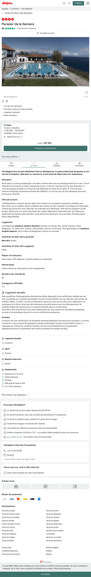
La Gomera (15, 9)
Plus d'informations (62, 568)
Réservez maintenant (45, 148)
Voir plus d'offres (9, 157)
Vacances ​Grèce (52, 510)
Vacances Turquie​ (52, 517)
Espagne (5, 9)
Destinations (8, 506)
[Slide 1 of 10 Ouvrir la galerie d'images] (45, 66)
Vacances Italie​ (7, 530)
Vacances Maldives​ (9, 534)
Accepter (45, 574)
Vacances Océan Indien (11, 514)
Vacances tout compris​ (54, 530)
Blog (45, 486)
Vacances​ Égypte (52, 520)
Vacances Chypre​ (8, 537)
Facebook (75, 486)
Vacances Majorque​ (53, 514)
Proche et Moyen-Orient (11, 524)
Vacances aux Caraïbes (11, 517)
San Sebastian (26, 9)
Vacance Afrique (8, 520)
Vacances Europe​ (8, 510)
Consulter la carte (46, 33)
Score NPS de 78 (14, 437)
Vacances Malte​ (8, 540)
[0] (69, 3)
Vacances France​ (8, 527)
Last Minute (50, 534)
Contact (78, 3)
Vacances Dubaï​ (52, 527)
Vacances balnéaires (54, 540)
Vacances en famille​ (53, 537)
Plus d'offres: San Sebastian (14, 395)
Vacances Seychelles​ (54, 524)
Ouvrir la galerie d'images (86, 92)
